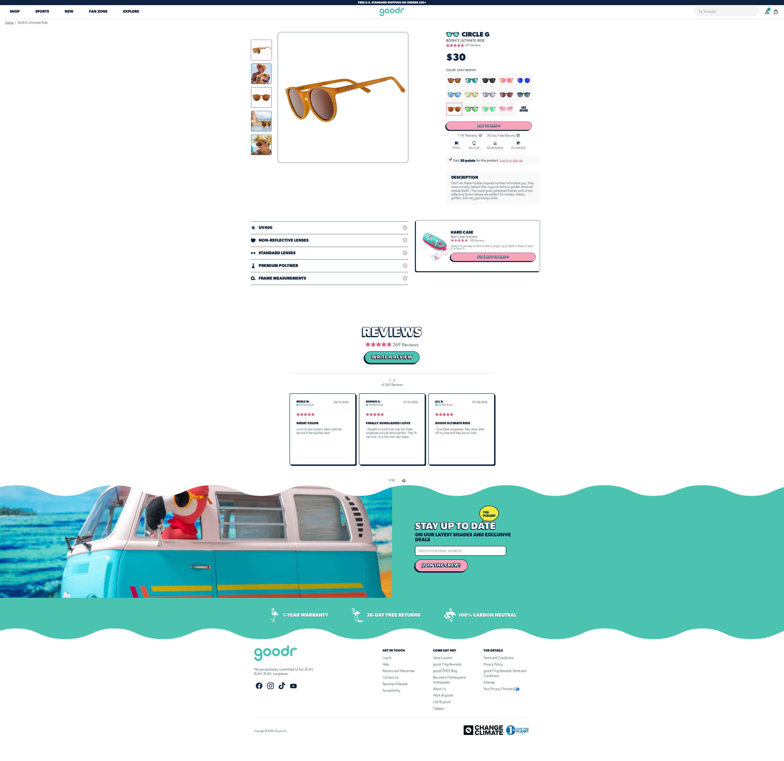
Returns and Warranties (399, 671)
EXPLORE (131, 12)
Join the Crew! (441, 565)
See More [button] (524, 109)
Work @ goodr (443, 695)
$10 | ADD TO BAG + (493, 257)
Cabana (438, 708)
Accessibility (391, 690)
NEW (69, 12)
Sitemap (489, 682)
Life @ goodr (442, 702)
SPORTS (42, 12)
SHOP (15, 12)
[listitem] (261, 50)
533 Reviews (477, 240)
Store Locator (442, 658)
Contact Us (391, 677)
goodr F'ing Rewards (447, 664)
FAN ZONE (98, 12)
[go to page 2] (404, 481)
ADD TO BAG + (489, 125)
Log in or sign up (511, 160)
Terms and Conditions (498, 658)
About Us (439, 689)
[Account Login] (767, 11)
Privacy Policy (493, 664)
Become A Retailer (395, 684)
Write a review (392, 357)
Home (9, 22)
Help (386, 664)
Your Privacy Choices (498, 689)
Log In (387, 658)
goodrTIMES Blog (445, 671)
